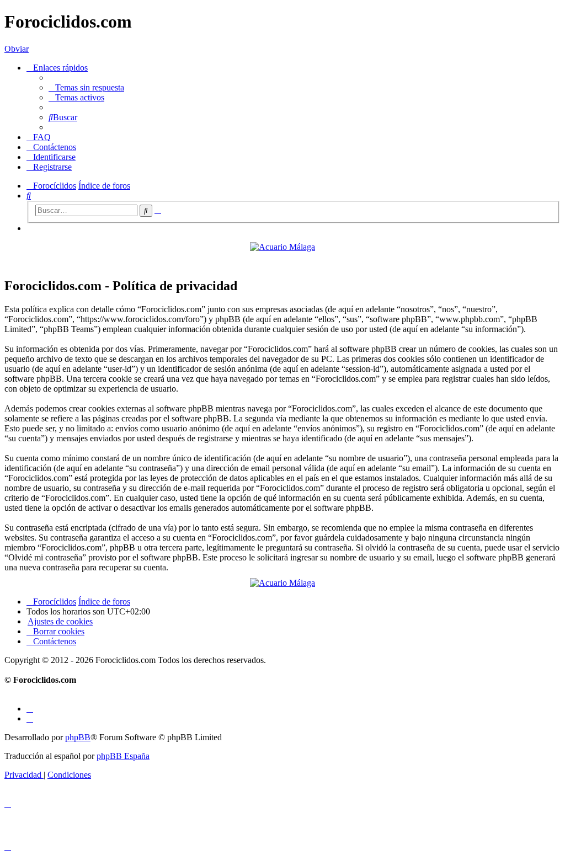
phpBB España (123, 756)
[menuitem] (86, 87)
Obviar (16, 49)
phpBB (77, 737)
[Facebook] (29, 708)
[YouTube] (29, 718)
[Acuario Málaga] (282, 247)
